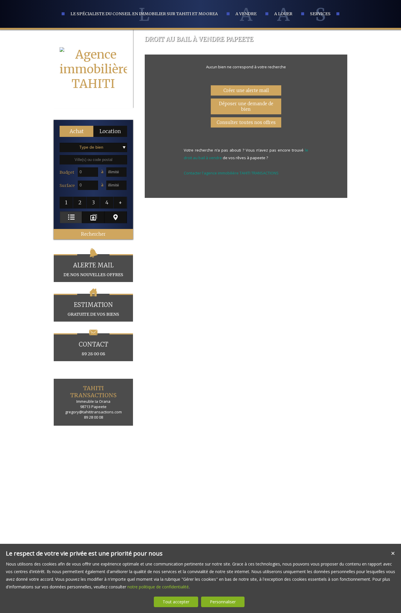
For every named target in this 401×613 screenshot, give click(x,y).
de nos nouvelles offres (93, 269)
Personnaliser (223, 601)
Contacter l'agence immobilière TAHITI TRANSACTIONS (231, 173)
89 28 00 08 (93, 348)
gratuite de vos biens (93, 309)
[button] (76, 131)
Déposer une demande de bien (246, 106)
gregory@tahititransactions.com (93, 412)
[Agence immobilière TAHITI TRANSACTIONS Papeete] (93, 113)
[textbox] (93, 159)
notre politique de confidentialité (158, 587)
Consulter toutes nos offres (246, 122)
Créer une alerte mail (246, 90)
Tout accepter (176, 601)
